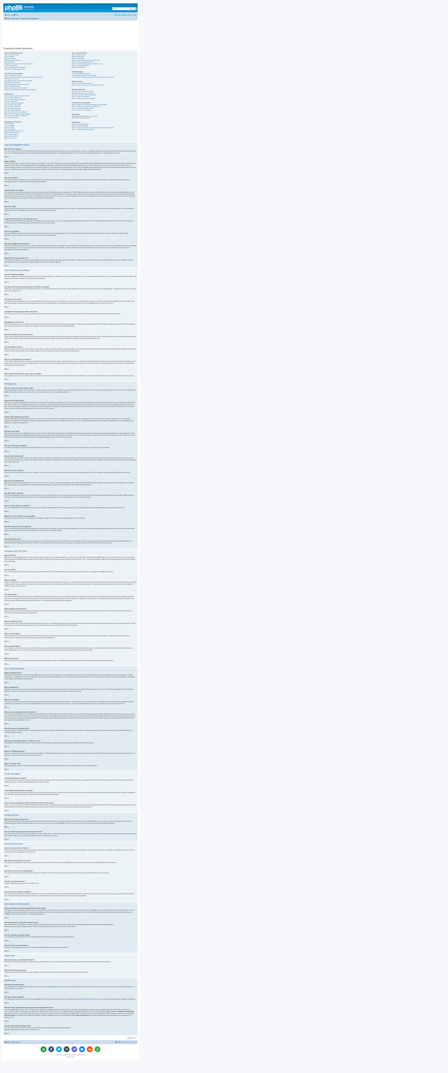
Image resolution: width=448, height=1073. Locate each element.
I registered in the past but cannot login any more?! (18, 63)
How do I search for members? (80, 96)
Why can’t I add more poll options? (14, 103)
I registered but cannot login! (12, 60)
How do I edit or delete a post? (13, 97)
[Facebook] (51, 1049)
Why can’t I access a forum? (12, 106)
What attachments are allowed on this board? (84, 116)
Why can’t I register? (10, 58)
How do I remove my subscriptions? (82, 110)
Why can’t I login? (9, 62)
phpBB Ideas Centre (89, 999)
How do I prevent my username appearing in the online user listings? (23, 77)
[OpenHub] (97, 1049)
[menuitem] (15, 15)
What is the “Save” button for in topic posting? (17, 114)
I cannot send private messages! (81, 73)
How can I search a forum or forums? (82, 91)
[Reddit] (90, 1049)
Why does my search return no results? (83, 93)
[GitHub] (67, 1049)
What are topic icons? (10, 138)
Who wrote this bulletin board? (80, 124)
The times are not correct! (11, 79)
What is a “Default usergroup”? (80, 65)
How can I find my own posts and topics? (83, 98)
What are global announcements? (13, 130)
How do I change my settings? (13, 75)
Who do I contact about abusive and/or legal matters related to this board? (92, 127)
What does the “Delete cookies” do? (14, 69)
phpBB (66, 326)
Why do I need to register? (11, 55)
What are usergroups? (78, 58)
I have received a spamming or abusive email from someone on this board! (93, 77)
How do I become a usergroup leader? (82, 62)
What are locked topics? (11, 136)
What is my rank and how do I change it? (15, 88)
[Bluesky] (82, 1049)
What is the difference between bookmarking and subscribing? (89, 104)
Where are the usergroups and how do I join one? (86, 60)
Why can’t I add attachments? (12, 108)
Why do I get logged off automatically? (15, 67)
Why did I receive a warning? (12, 110)
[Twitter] (59, 1049)
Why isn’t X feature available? (80, 126)
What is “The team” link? (79, 67)
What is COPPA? (9, 56)
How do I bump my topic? (11, 117)
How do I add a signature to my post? (15, 99)
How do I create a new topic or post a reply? (16, 96)
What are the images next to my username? (16, 84)
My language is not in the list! (12, 82)
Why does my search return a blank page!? (84, 95)
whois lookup (8, 1011)
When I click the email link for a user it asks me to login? (20, 89)
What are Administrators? (79, 55)
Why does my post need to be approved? (16, 115)
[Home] (14, 7)
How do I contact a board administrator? (83, 129)
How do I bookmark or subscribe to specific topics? (86, 106)
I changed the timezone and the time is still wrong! (18, 80)
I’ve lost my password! (10, 65)
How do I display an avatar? (12, 86)
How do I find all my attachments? (81, 118)
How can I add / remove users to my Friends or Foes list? (88, 85)
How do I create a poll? (10, 101)
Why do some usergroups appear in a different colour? (87, 63)
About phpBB (8, 988)
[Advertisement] (70, 33)
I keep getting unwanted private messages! (84, 75)
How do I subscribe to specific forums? (83, 108)
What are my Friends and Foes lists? (82, 83)
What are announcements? (12, 132)
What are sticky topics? (11, 134)
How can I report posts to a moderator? (15, 112)
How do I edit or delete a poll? (12, 105)
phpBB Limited (57, 987)
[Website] (43, 1049)
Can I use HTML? (9, 125)
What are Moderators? (78, 56)
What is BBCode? (9, 123)
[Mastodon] (74, 1049)
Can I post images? (9, 129)
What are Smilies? (9, 127)
